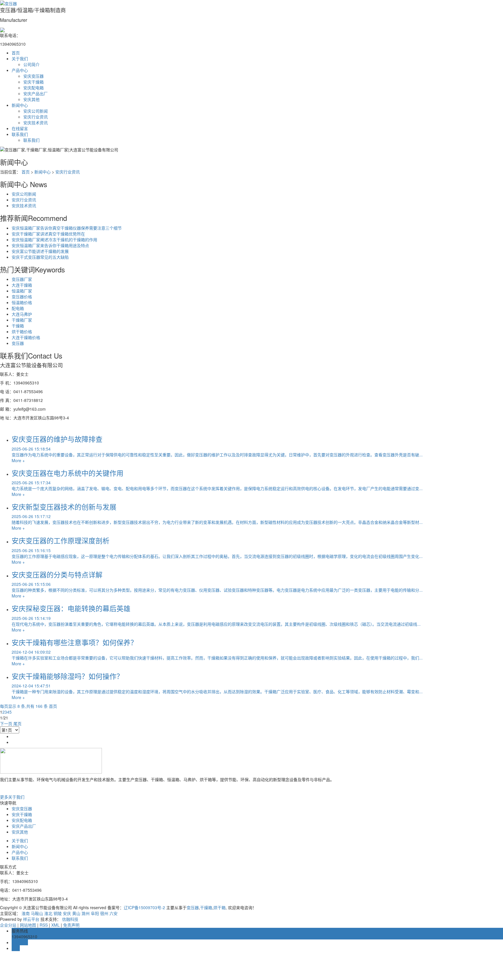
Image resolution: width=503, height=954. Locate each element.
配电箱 (18, 308)
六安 (113, 913)
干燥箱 (18, 326)
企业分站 (8, 925)
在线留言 (20, 128)
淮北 (48, 913)
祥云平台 (31, 919)
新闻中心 (20, 105)
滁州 (86, 913)
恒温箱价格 (22, 302)
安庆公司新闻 (35, 111)
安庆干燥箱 (33, 82)
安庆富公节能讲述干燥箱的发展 (40, 251)
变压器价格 (22, 296)
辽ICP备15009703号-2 (144, 907)
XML (55, 925)
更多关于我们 (12, 797)
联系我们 (20, 134)
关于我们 (20, 58)
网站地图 (28, 925)
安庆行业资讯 (35, 117)
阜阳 (95, 913)
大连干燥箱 (22, 285)
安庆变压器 (33, 76)
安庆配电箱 (33, 88)
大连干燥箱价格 (26, 337)
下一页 (6, 723)
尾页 (17, 723)
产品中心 (20, 70)
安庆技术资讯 (35, 122)
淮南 (26, 913)
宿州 (104, 913)
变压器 (18, 343)
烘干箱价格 (22, 331)
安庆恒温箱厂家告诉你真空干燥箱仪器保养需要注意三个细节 (67, 228)
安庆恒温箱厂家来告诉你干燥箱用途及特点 (50, 245)
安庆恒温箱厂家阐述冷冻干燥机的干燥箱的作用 (54, 239)
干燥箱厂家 (22, 320)
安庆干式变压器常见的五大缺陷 (40, 257)
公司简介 (31, 64)
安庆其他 (31, 99)
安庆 (67, 913)
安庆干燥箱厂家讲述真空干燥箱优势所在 (48, 234)
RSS (44, 925)
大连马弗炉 (22, 314)
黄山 (76, 913)
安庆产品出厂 (35, 93)
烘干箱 (219, 907)
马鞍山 (37, 913)
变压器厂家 (22, 279)
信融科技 (70, 919)
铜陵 (58, 913)
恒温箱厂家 (22, 291)
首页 (16, 53)
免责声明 (71, 925)
